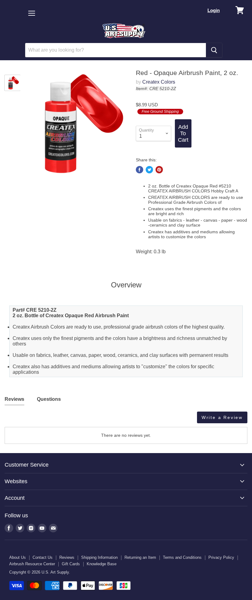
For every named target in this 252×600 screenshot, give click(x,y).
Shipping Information (99, 557)
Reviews (66, 557)
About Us (17, 557)
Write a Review (222, 417)
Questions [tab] (49, 399)
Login (213, 10)
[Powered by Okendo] (32, 419)
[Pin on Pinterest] (159, 169)
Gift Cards (71, 564)
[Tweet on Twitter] (149, 169)
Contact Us (43, 557)
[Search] (214, 50)
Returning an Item (140, 557)
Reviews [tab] (14, 399)
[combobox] (115, 50)
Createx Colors (158, 82)
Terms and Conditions (182, 557)
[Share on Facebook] (139, 169)
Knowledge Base (101, 564)
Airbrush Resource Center (32, 564)
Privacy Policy (221, 557)
